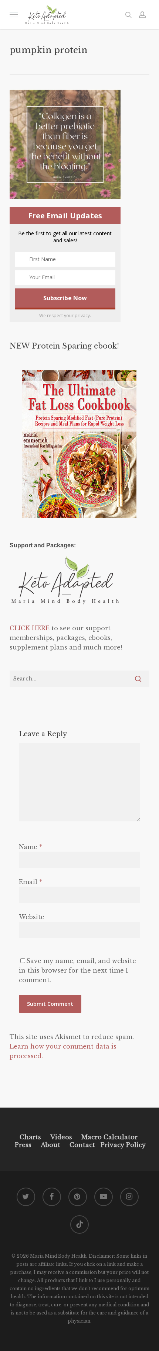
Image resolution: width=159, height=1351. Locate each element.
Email (30, 882)
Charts (30, 1137)
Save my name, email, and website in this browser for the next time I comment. (77, 970)
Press (23, 1145)
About (50, 1145)
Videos (61, 1137)
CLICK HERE (30, 628)
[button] (14, 14)
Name (30, 847)
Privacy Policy (122, 1145)
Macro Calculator (109, 1137)
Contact (82, 1145)
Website (31, 917)
